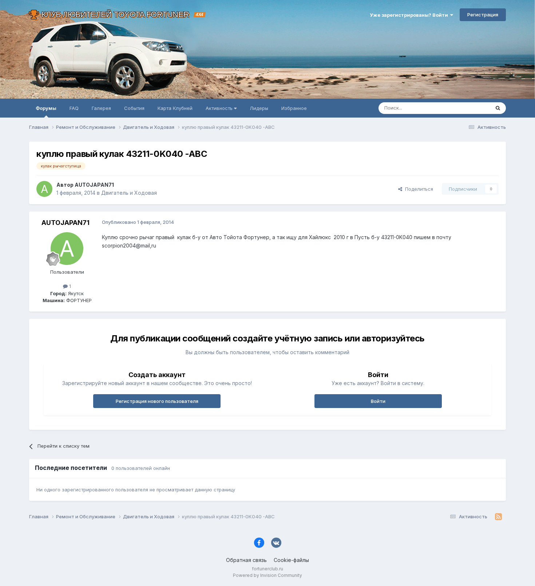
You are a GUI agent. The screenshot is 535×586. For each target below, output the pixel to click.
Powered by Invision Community (267, 575)
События (134, 108)
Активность (220, 108)
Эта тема (470, 108)
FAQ (74, 108)
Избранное (294, 108)
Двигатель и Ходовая (129, 193)
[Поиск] (498, 108)
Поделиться (417, 189)
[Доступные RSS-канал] (498, 517)
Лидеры (259, 108)
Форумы (46, 108)
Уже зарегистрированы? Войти (410, 15)
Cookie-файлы (291, 560)
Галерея (101, 108)
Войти (378, 401)
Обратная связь (246, 560)
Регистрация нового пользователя (157, 401)
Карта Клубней (175, 108)
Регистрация (482, 14)
